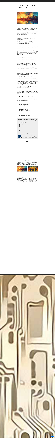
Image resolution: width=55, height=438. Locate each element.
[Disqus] (27, 150)
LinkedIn (21, 125)
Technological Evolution (20, 163)
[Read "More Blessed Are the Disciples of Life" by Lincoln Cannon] (33, 168)
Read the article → (34, 181)
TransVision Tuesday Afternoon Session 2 (24, 105)
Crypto (21, 130)
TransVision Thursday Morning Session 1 (24, 109)
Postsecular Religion (27, 163)
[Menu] (54, 1)
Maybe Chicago (27, 24)
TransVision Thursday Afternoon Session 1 (24, 111)
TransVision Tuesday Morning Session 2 (24, 104)
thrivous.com (35, 137)
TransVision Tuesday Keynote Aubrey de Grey (24, 103)
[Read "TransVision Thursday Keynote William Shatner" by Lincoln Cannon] (22, 168)
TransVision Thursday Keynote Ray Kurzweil (24, 115)
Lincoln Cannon (27, 1)
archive (28, 164)
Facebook (21, 124)
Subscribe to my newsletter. (23, 127)
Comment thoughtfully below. (23, 122)
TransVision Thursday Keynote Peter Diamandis (24, 110)
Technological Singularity (33, 162)
